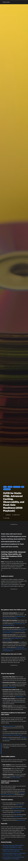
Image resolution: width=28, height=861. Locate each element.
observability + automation (18, 808)
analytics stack (20, 820)
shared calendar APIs (10, 726)
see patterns (20, 804)
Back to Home (6, 2)
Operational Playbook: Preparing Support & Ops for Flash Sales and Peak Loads (15, 631)
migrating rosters (18, 816)
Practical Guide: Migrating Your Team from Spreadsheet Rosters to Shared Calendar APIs (15, 649)
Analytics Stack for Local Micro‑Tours (13, 735)
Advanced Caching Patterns (9, 687)
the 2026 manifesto (15, 777)
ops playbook (17, 812)
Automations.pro (19, 696)
